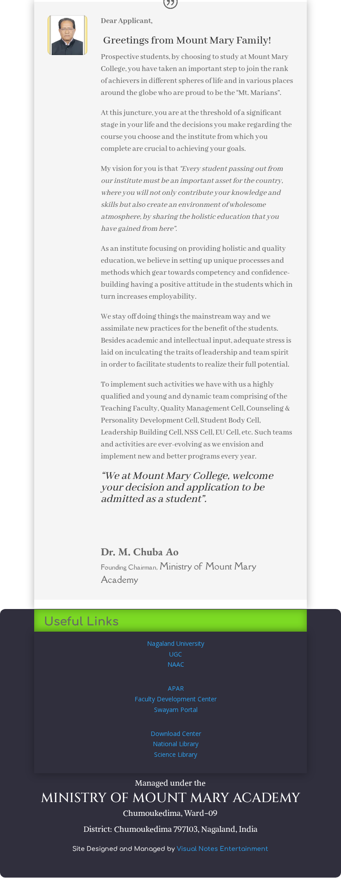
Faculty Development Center (176, 699)
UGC (175, 654)
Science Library (175, 754)
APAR (176, 688)
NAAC (175, 664)
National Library (175, 744)
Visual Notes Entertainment (222, 849)
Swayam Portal (176, 709)
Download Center (176, 733)
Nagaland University (175, 643)
